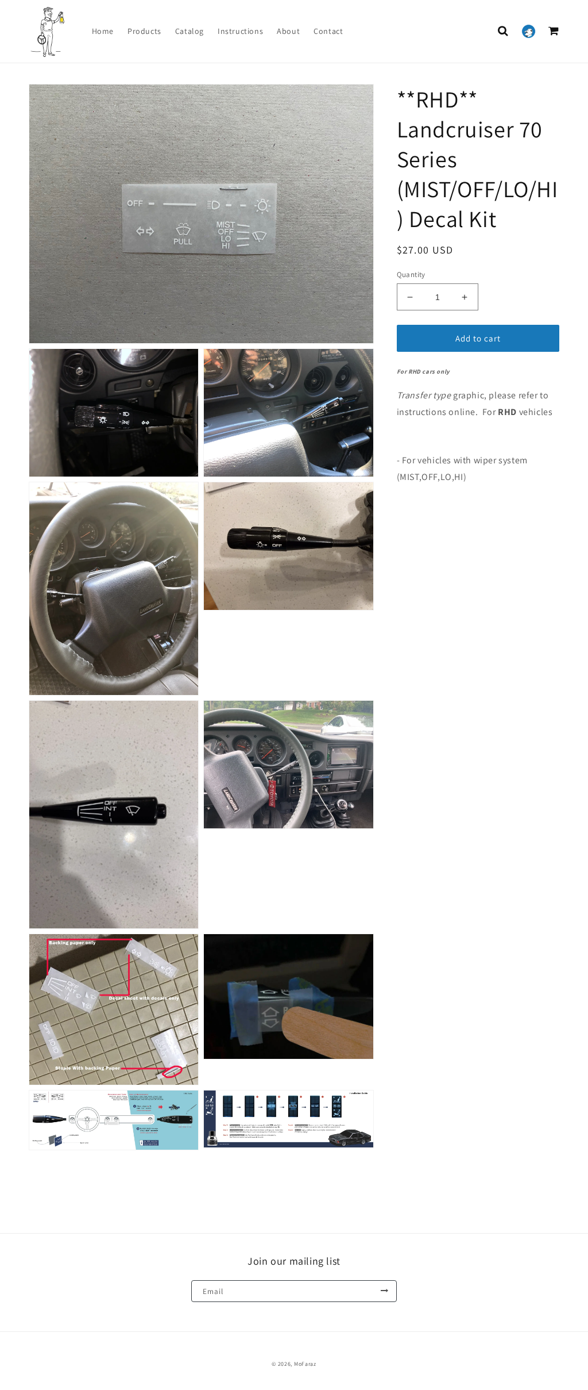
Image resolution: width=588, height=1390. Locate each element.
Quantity (411, 274)
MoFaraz (305, 1364)
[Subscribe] (384, 1291)
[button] (503, 31)
